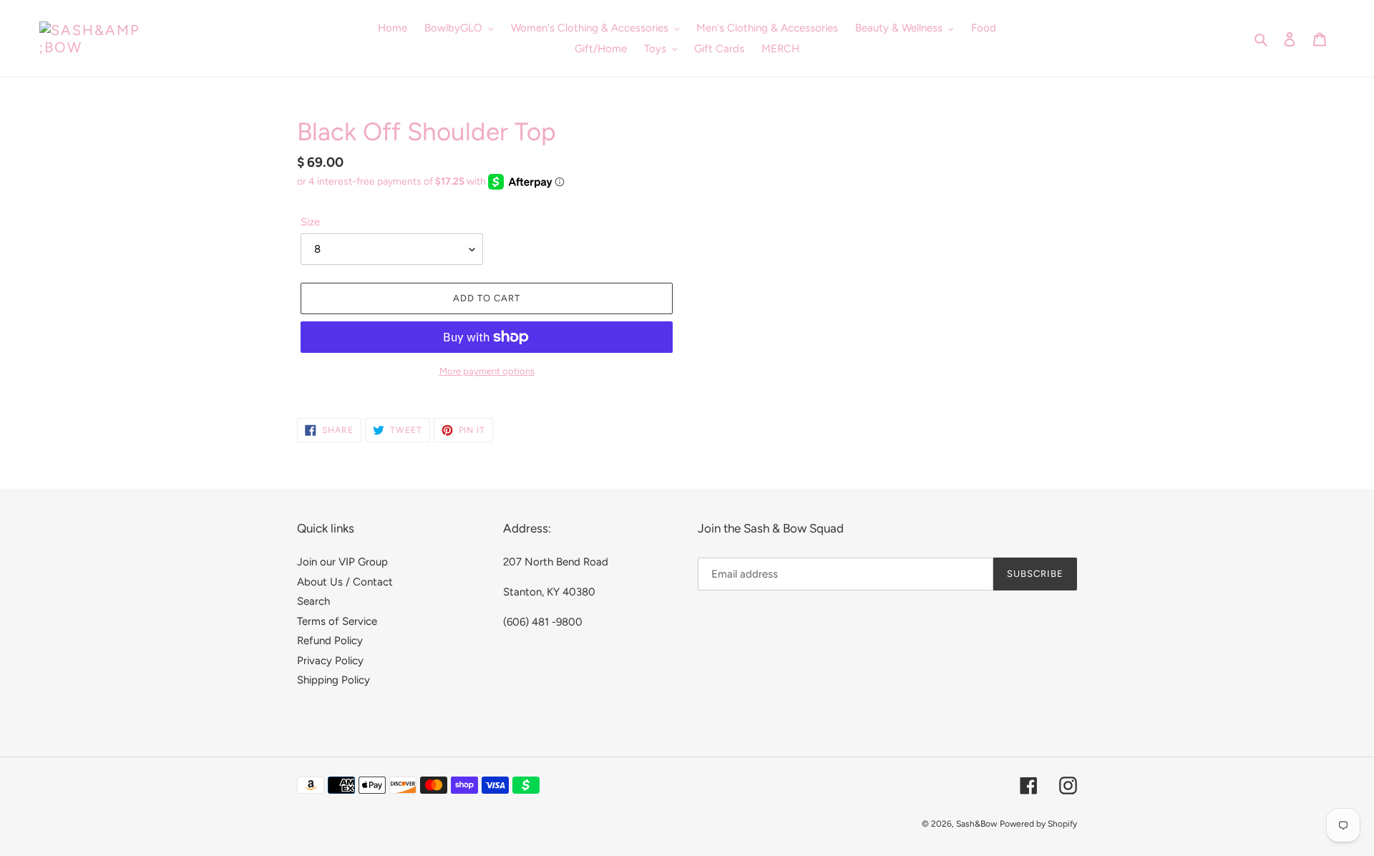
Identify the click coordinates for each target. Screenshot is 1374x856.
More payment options (487, 371)
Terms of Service (337, 621)
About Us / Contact (345, 581)
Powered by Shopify (1038, 824)
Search (313, 601)
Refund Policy (330, 640)
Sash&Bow (976, 824)
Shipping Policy (333, 679)
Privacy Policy (330, 660)
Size (310, 221)
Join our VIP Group (342, 561)
